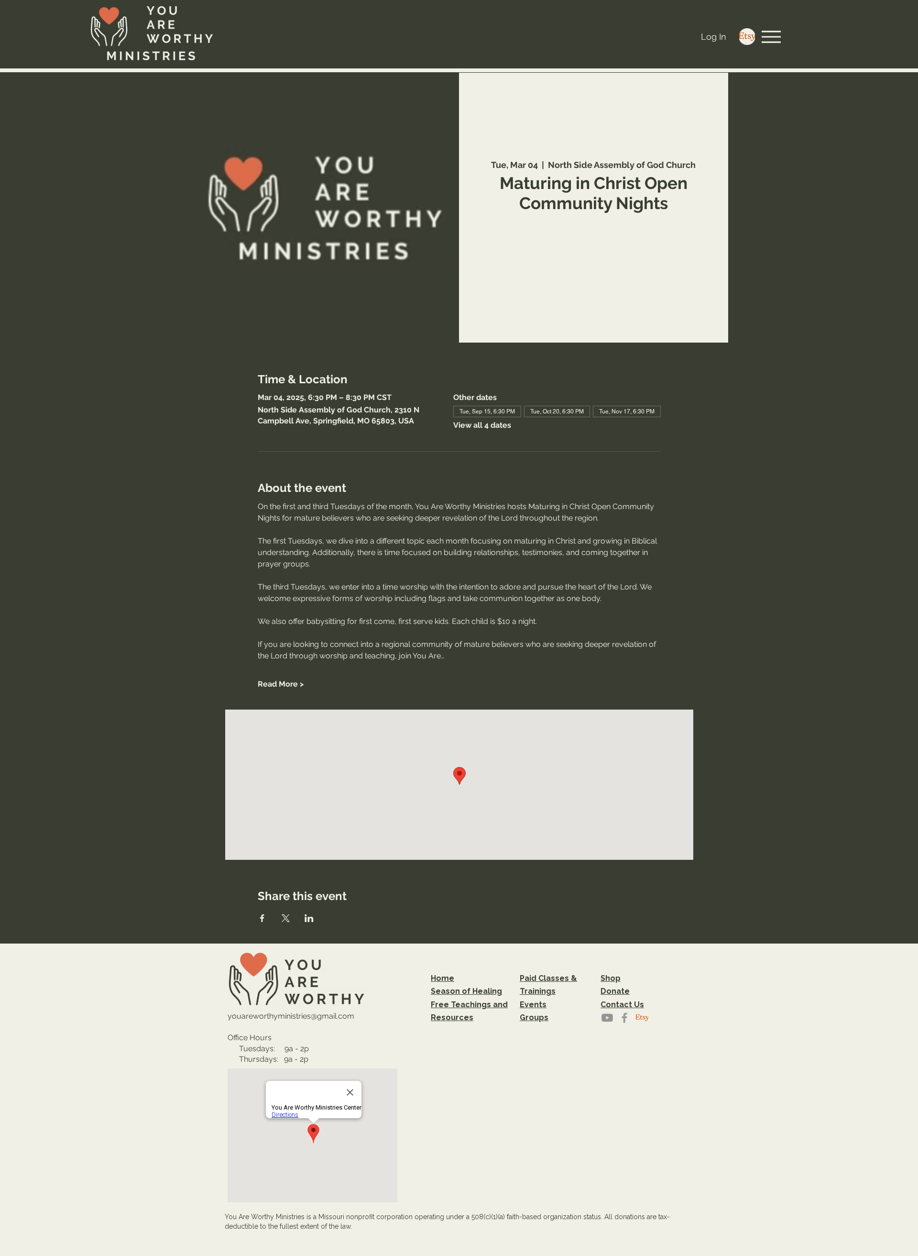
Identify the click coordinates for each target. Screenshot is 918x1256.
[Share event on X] (285, 918)
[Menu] (771, 36)
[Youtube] (607, 1017)
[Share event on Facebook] (262, 918)
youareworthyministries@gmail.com (291, 1016)
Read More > (281, 684)
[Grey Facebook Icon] (624, 1017)
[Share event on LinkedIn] (309, 918)
